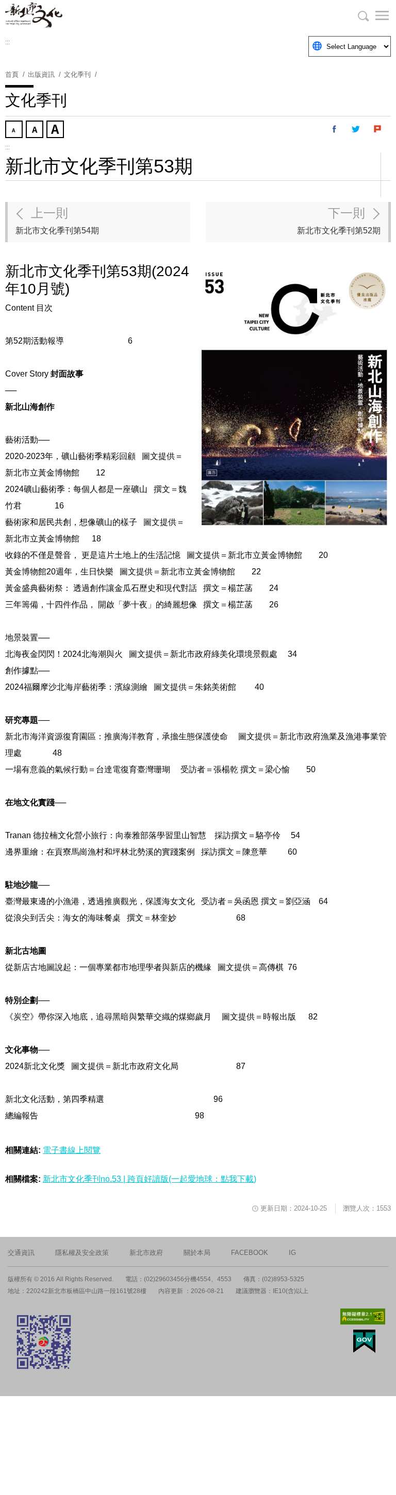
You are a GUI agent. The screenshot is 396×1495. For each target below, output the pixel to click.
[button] (375, 15)
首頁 (12, 74)
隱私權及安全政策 (82, 1252)
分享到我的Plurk (378, 129)
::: (7, 42)
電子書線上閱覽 (72, 1150)
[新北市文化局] (56, 15)
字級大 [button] (56, 130)
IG (292, 1252)
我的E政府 (364, 1341)
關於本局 (197, 1252)
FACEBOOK (249, 1252)
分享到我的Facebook (334, 129)
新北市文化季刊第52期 (339, 220)
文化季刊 (77, 74)
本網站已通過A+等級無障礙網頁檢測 (363, 1316)
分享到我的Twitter (356, 129)
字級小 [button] (15, 130)
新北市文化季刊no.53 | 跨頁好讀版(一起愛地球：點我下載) (149, 1179)
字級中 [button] (35, 130)
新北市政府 (146, 1252)
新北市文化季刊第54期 (57, 220)
